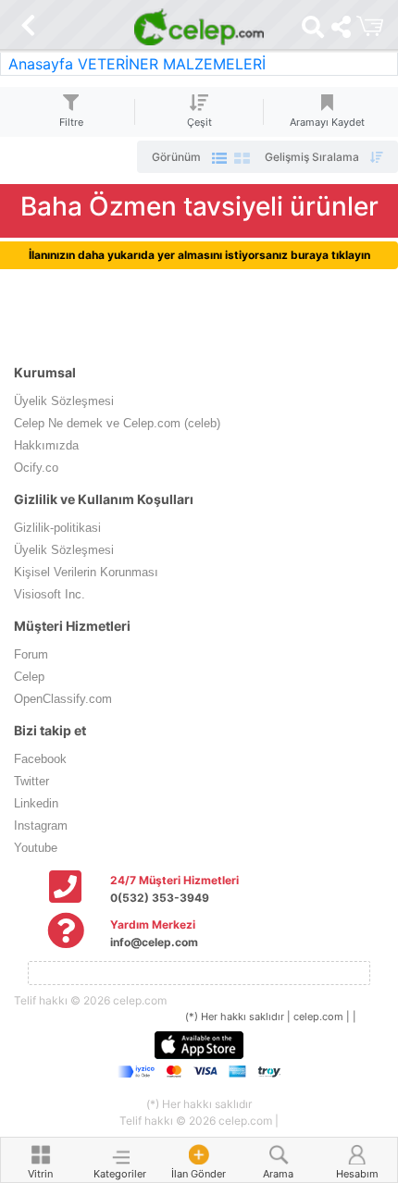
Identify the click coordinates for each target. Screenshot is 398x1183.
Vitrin (40, 1173)
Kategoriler (119, 1173)
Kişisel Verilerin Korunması (86, 572)
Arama (278, 1173)
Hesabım (357, 1173)
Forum (31, 654)
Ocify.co (36, 467)
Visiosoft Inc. (49, 594)
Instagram (41, 825)
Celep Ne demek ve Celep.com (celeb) (117, 423)
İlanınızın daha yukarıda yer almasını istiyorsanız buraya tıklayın (199, 255)
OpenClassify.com (63, 699)
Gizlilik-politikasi (57, 528)
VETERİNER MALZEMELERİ (172, 64)
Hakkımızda (46, 445)
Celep (29, 677)
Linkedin (36, 803)
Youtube (35, 848)
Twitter (31, 781)
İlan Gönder (198, 1173)
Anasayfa (40, 64)
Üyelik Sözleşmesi (64, 401)
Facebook (40, 759)
